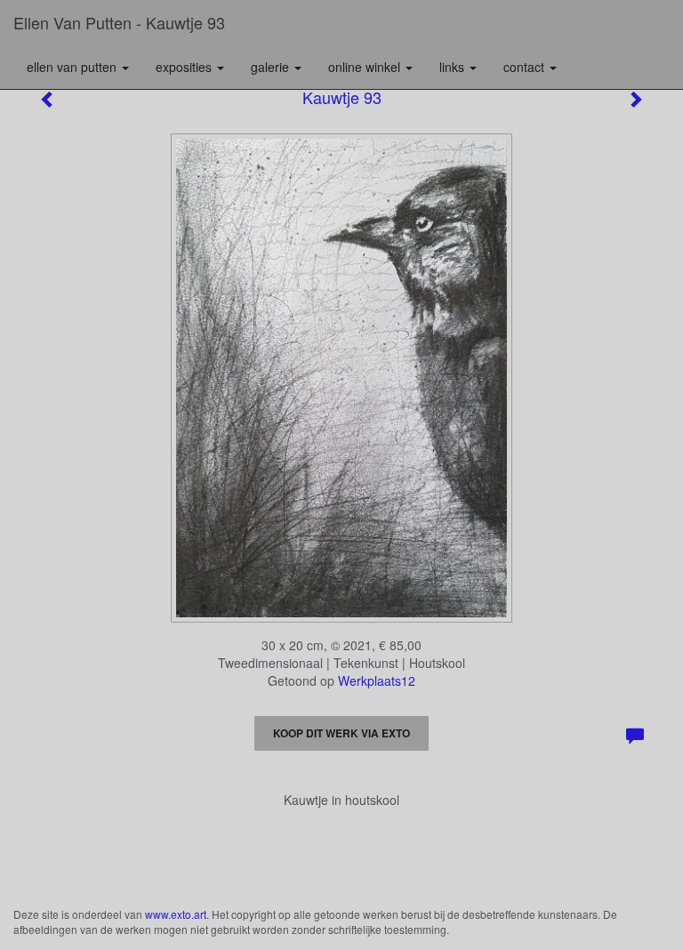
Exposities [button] (185, 67)
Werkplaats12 (376, 680)
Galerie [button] (272, 67)
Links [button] (453, 67)
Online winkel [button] (366, 67)
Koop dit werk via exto (341, 733)
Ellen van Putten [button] (73, 67)
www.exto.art (175, 914)
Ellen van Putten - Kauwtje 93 (119, 22)
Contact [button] (525, 67)
